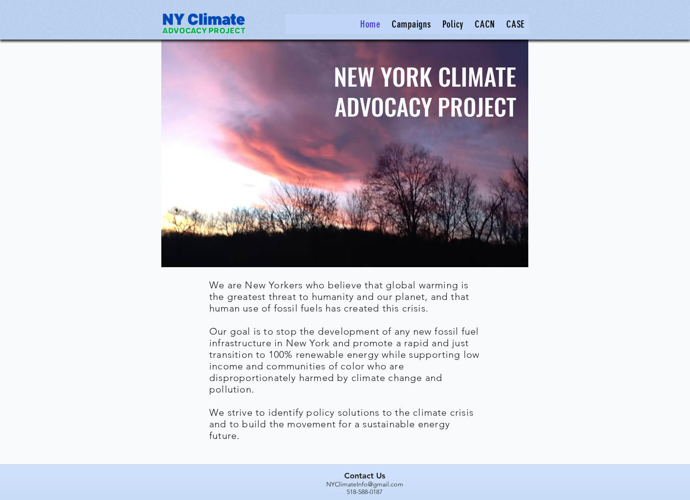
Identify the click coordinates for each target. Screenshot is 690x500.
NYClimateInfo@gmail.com (364, 484)
